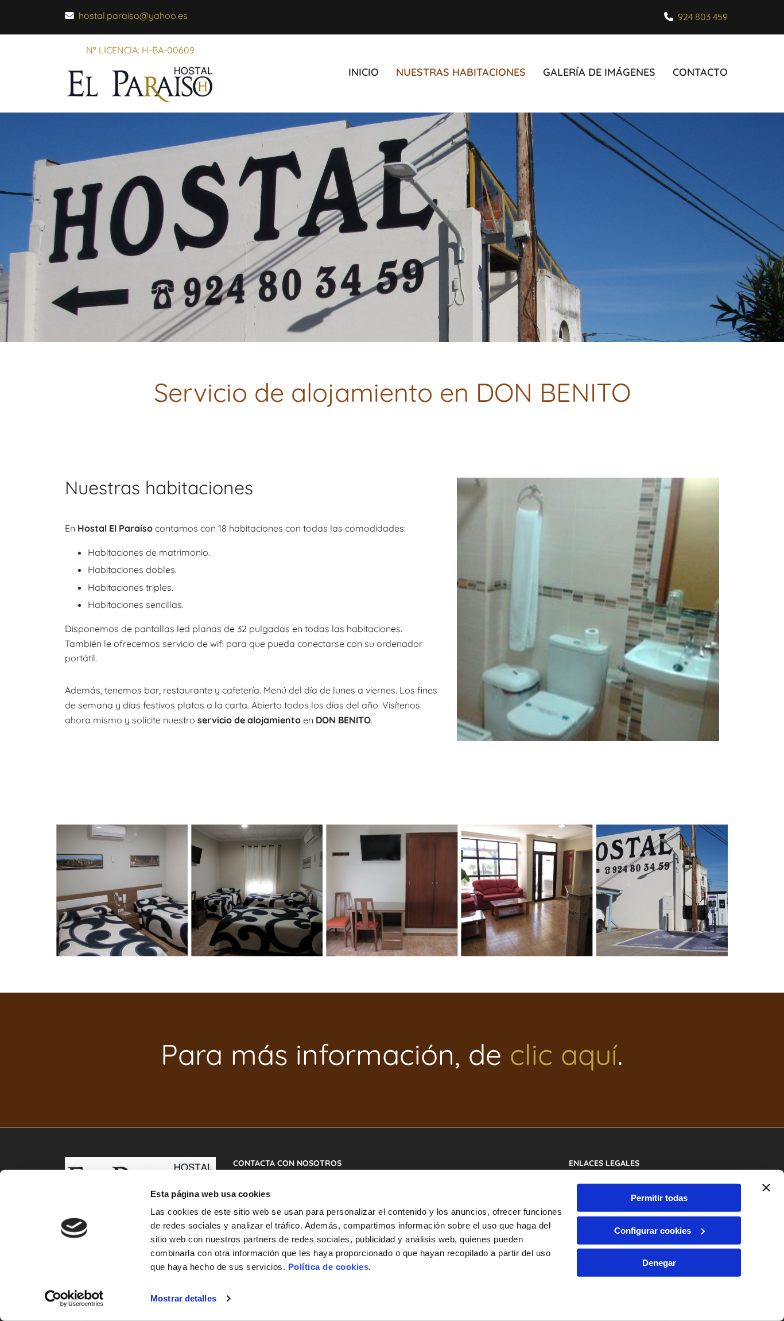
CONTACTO (700, 72)
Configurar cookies (652, 1230)
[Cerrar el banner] (766, 1188)
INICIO (363, 72)
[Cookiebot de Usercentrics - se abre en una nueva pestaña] (74, 1298)
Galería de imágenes (599, 72)
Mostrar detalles (183, 1298)
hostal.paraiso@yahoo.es (133, 15)
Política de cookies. (329, 1267)
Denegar (659, 1263)
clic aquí (564, 1054)
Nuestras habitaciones (461, 72)
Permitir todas (659, 1198)
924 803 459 (703, 16)
